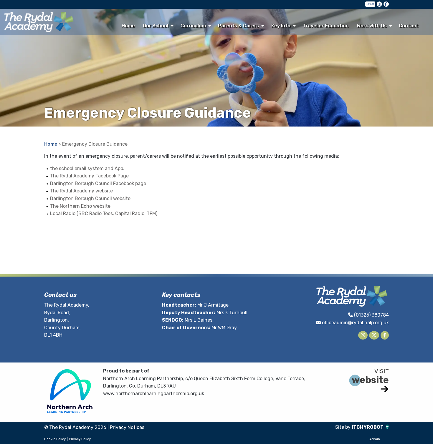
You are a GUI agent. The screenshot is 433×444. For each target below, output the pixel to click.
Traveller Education (326, 26)
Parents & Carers (238, 26)
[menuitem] (128, 25)
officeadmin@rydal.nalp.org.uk (355, 322)
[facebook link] (386, 4)
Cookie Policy (55, 439)
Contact (408, 26)
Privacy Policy (80, 439)
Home (128, 26)
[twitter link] (374, 335)
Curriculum (193, 26)
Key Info (280, 26)
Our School (155, 26)
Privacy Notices (127, 427)
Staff (370, 4)
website (370, 379)
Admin (374, 439)
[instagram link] (379, 4)
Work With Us (372, 26)
